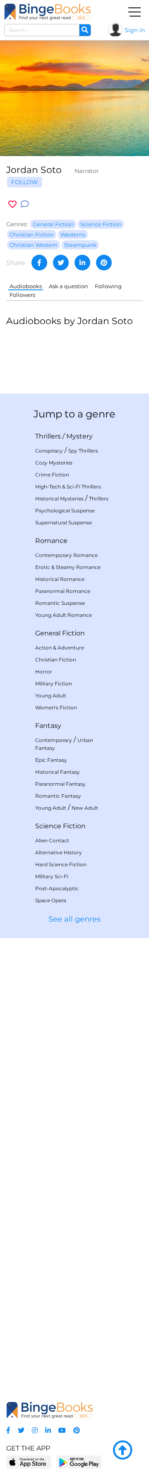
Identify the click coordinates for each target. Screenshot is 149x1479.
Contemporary (53, 740)
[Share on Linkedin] (82, 262)
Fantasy (48, 726)
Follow (24, 182)
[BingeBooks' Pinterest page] (76, 1430)
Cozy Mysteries (53, 463)
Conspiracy (49, 451)
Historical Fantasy (57, 772)
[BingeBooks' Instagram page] (35, 1430)
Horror (43, 671)
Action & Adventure (59, 648)
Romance (51, 541)
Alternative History (58, 852)
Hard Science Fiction (61, 864)
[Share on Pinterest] (104, 262)
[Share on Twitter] (61, 262)
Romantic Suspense (60, 603)
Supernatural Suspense (63, 522)
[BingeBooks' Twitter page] (21, 1430)
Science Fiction (60, 826)
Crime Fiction (52, 475)
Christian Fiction (55, 660)
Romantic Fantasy (58, 796)
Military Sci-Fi (51, 876)
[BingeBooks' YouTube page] (62, 1430)
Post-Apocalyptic (57, 888)
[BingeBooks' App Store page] (28, 1462)
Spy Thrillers (83, 451)
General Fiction (60, 633)
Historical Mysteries (59, 498)
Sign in (135, 30)
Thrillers (48, 436)
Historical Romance (59, 579)
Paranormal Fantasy (60, 784)
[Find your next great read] (47, 12)
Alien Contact (52, 840)
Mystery (79, 436)
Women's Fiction (56, 707)
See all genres (74, 919)
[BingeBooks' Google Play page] (78, 1462)
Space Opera (50, 900)
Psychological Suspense (65, 510)
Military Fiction (53, 683)
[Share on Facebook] (39, 262)
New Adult (85, 808)
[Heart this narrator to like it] (12, 204)
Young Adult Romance (63, 615)
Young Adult (50, 695)
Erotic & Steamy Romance (68, 567)
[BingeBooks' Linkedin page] (48, 1430)
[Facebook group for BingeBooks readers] (8, 1430)
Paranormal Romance (62, 591)
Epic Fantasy (51, 760)
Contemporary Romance (66, 555)
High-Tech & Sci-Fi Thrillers (68, 487)
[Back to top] (122, 1450)
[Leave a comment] (25, 204)
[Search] (85, 30)
